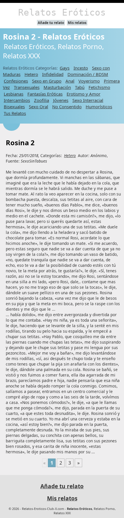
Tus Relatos (15, 113)
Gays (64, 68)
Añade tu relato (51, 23)
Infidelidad (52, 74)
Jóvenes (60, 100)
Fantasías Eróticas (45, 94)
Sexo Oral (38, 106)
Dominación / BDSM (87, 74)
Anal (69, 81)
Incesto (81, 68)
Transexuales (27, 87)
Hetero (31, 74)
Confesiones (16, 81)
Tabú (79, 87)
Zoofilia (41, 100)
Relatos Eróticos (62, 12)
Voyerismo (89, 81)
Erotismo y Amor (83, 94)
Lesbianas (13, 94)
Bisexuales (14, 106)
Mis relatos (77, 23)
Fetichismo (99, 87)
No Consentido (67, 106)
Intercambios (17, 100)
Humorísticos (99, 106)
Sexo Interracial (87, 100)
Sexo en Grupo (46, 81)
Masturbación (57, 87)
